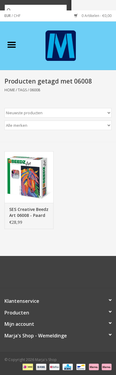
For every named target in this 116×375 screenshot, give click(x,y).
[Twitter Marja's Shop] (36, 274)
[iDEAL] (27, 366)
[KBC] (66, 366)
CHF (17, 15)
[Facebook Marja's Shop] (26, 274)
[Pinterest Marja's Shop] (58, 274)
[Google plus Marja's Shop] (47, 274)
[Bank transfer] (40, 366)
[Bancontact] (80, 366)
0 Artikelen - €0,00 (96, 15)
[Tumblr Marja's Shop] (79, 274)
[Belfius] (53, 366)
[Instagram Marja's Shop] (90, 274)
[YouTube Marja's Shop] (68, 274)
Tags (22, 89)
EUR (8, 15)
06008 (35, 89)
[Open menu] (11, 44)
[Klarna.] (106, 366)
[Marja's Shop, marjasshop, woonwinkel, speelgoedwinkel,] (69, 45)
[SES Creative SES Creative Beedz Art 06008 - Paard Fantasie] (29, 177)
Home (9, 89)
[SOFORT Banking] (93, 366)
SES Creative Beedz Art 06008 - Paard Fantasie (28, 212)
